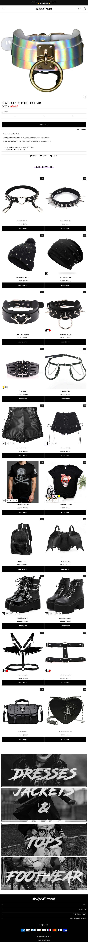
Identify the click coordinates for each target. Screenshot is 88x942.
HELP (84, 904)
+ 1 (19, 500)
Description (81, 130)
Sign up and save (80, 914)
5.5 (11, 614)
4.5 (7, 614)
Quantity (5, 112)
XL (55, 443)
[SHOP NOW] (44, 770)
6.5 (14, 614)
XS (4, 443)
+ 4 (20, 614)
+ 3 (63, 614)
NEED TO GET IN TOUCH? (78, 919)
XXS (47, 500)
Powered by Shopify (44, 940)
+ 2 (63, 500)
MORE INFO (82, 909)
